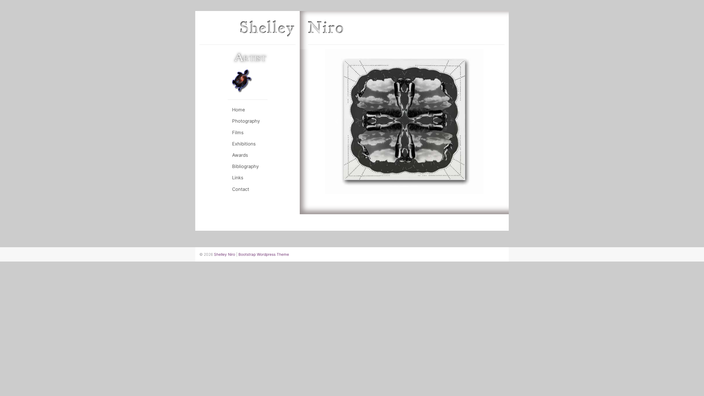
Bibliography (245, 166)
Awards (240, 155)
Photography (246, 121)
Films (238, 132)
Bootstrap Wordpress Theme (263, 254)
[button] (337, 121)
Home (238, 109)
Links (237, 177)
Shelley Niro (224, 254)
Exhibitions (244, 144)
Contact (240, 189)
